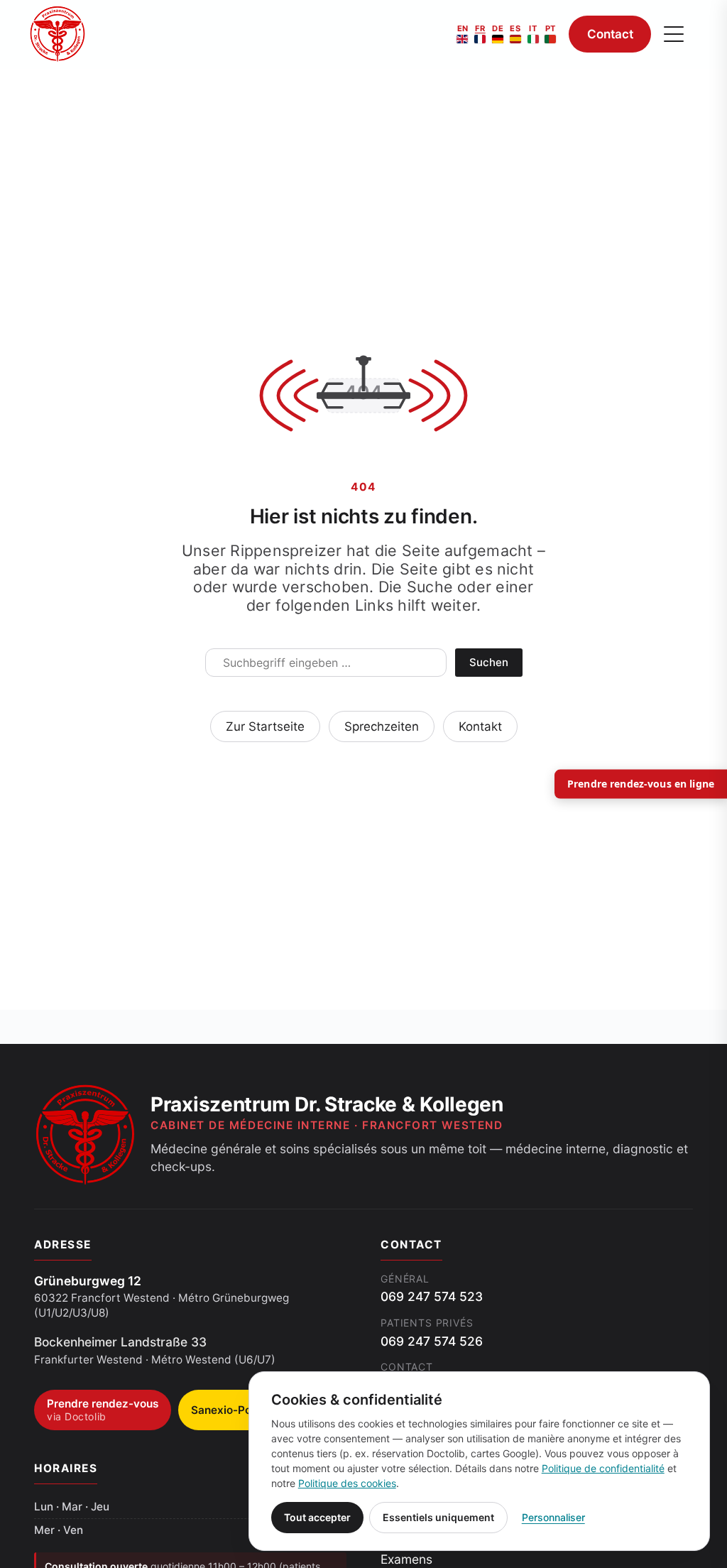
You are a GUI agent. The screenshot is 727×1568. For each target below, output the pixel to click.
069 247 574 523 (432, 1296)
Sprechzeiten (381, 726)
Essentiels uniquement (438, 1517)
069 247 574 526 (432, 1341)
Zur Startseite (265, 726)
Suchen (488, 662)
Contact (610, 34)
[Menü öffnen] (674, 34)
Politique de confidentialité (603, 1468)
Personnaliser (553, 1517)
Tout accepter (317, 1517)
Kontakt (480, 726)
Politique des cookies (347, 1483)
